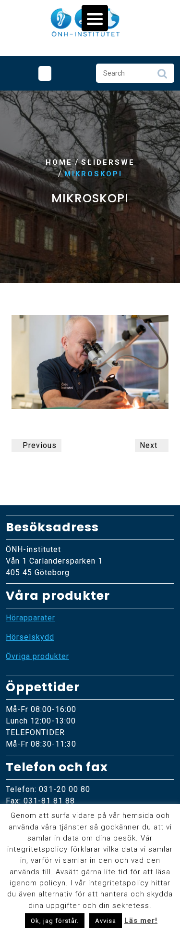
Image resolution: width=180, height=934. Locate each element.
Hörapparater (30, 617)
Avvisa (105, 920)
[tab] (44, 73)
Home (59, 162)
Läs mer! (140, 920)
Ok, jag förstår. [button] (55, 920)
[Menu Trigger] (95, 18)
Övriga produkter (37, 656)
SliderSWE (108, 162)
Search (162, 76)
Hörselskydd (30, 637)
